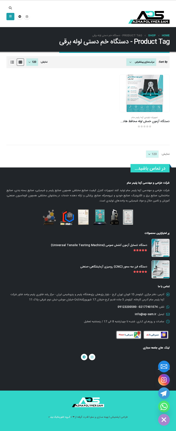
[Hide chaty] (164, 420)
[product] (144, 93)
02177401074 (148, 307)
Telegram (84, 357)
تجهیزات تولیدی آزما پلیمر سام (144, 117)
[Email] (164, 366)
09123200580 (127, 307)
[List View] (12, 62)
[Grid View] (20, 62)
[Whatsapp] (164, 406)
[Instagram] (27, 17)
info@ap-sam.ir (145, 314)
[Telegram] (20, 17)
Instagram (92, 357)
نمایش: (43, 62)
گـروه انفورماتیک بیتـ (60, 417)
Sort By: (162, 62)
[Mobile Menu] (10, 16)
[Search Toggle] (10, 8)
